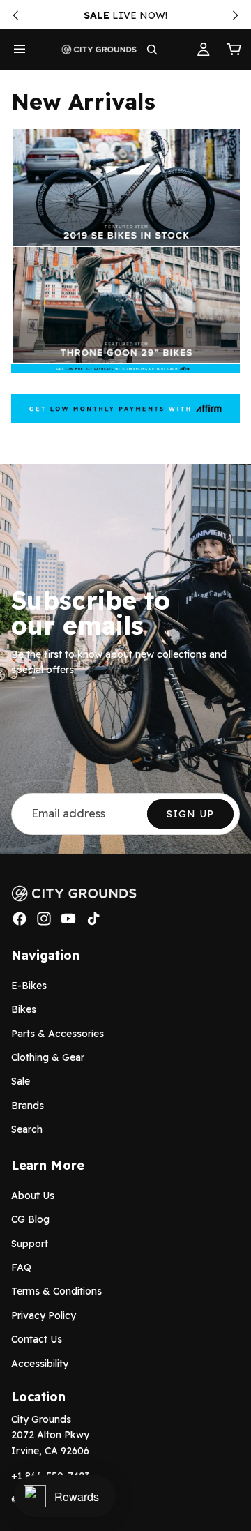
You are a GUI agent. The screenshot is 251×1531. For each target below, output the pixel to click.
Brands (27, 1105)
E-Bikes (29, 985)
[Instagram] (44, 918)
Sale (20, 1081)
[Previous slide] (15, 15)
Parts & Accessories (57, 1033)
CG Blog (30, 1219)
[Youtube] (68, 918)
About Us (32, 1195)
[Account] (203, 49)
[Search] (152, 49)
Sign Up (190, 814)
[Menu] (19, 49)
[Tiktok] (93, 918)
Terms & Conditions (56, 1291)
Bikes (23, 1009)
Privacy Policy (43, 1315)
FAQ (21, 1267)
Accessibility (39, 1363)
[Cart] (234, 49)
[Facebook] (19, 918)
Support (29, 1243)
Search (27, 1129)
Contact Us (36, 1339)
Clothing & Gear (47, 1057)
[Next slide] (235, 15)
